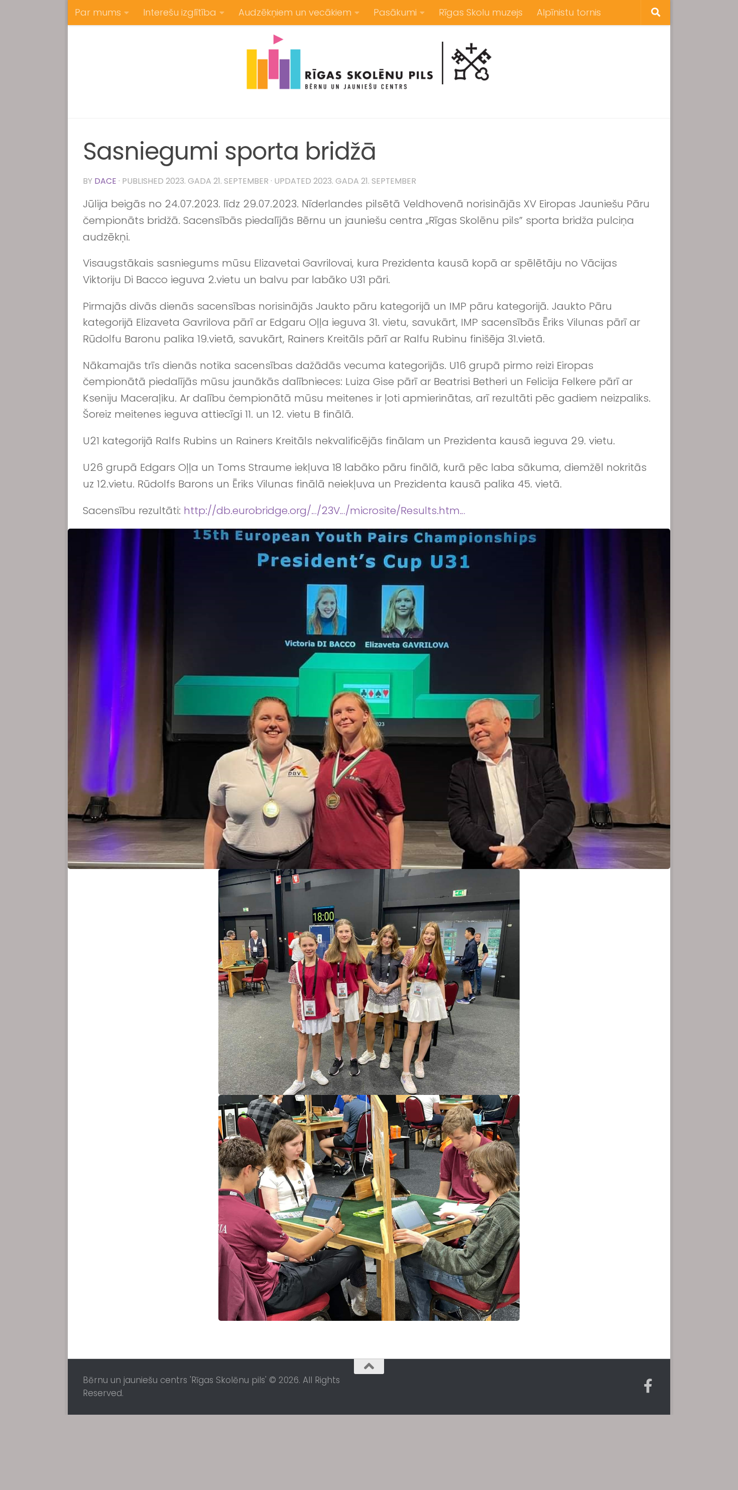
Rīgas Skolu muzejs (481, 12)
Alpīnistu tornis (569, 12)
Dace (105, 181)
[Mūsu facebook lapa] (648, 1386)
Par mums (98, 12)
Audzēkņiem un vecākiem (294, 12)
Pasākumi (395, 12)
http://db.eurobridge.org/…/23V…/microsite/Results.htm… (324, 511)
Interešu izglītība (179, 12)
